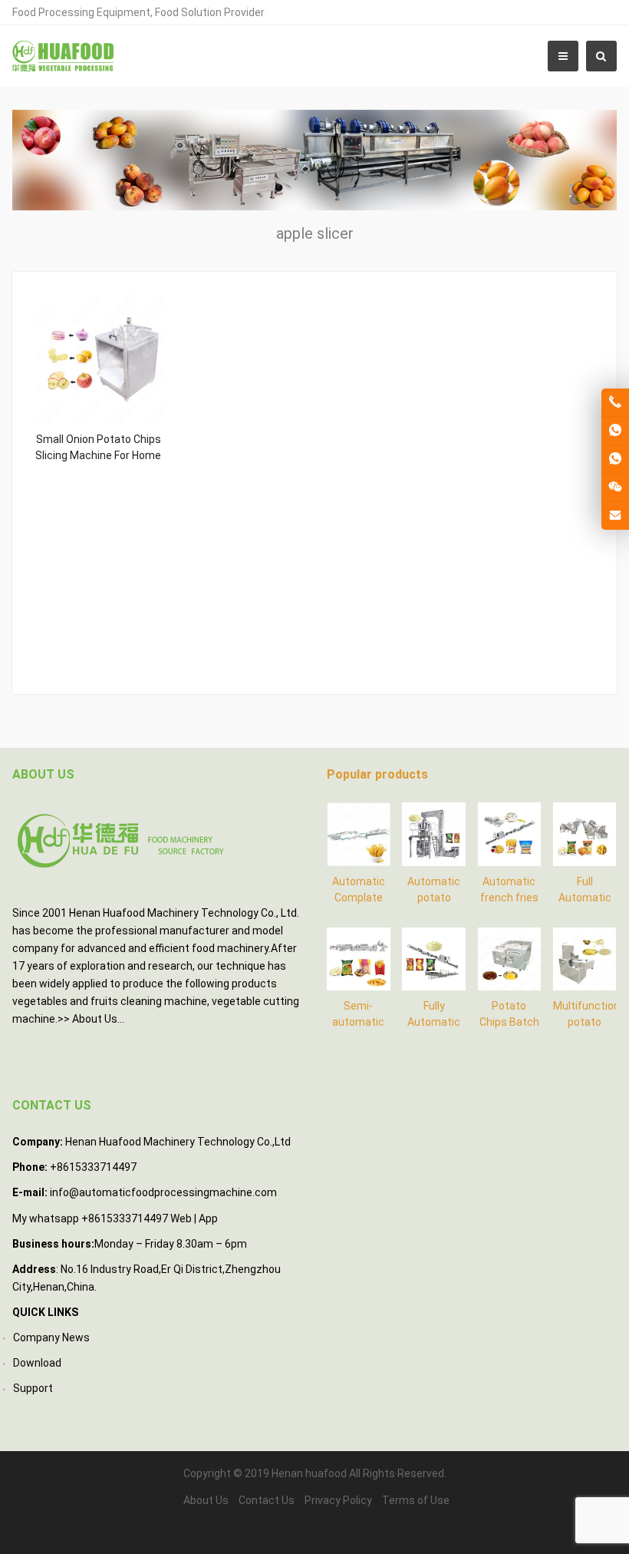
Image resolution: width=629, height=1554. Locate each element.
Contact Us (267, 1500)
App (208, 1218)
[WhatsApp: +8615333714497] (615, 431)
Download (37, 1363)
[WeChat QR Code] (615, 487)
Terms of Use (416, 1500)
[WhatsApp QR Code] (615, 459)
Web (181, 1218)
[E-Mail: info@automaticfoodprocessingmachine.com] (615, 516)
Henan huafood (309, 1473)
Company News (51, 1337)
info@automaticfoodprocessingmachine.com (163, 1192)
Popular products (377, 774)
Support (33, 1388)
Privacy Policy (338, 1500)
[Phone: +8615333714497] (615, 402)
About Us (94, 1019)
